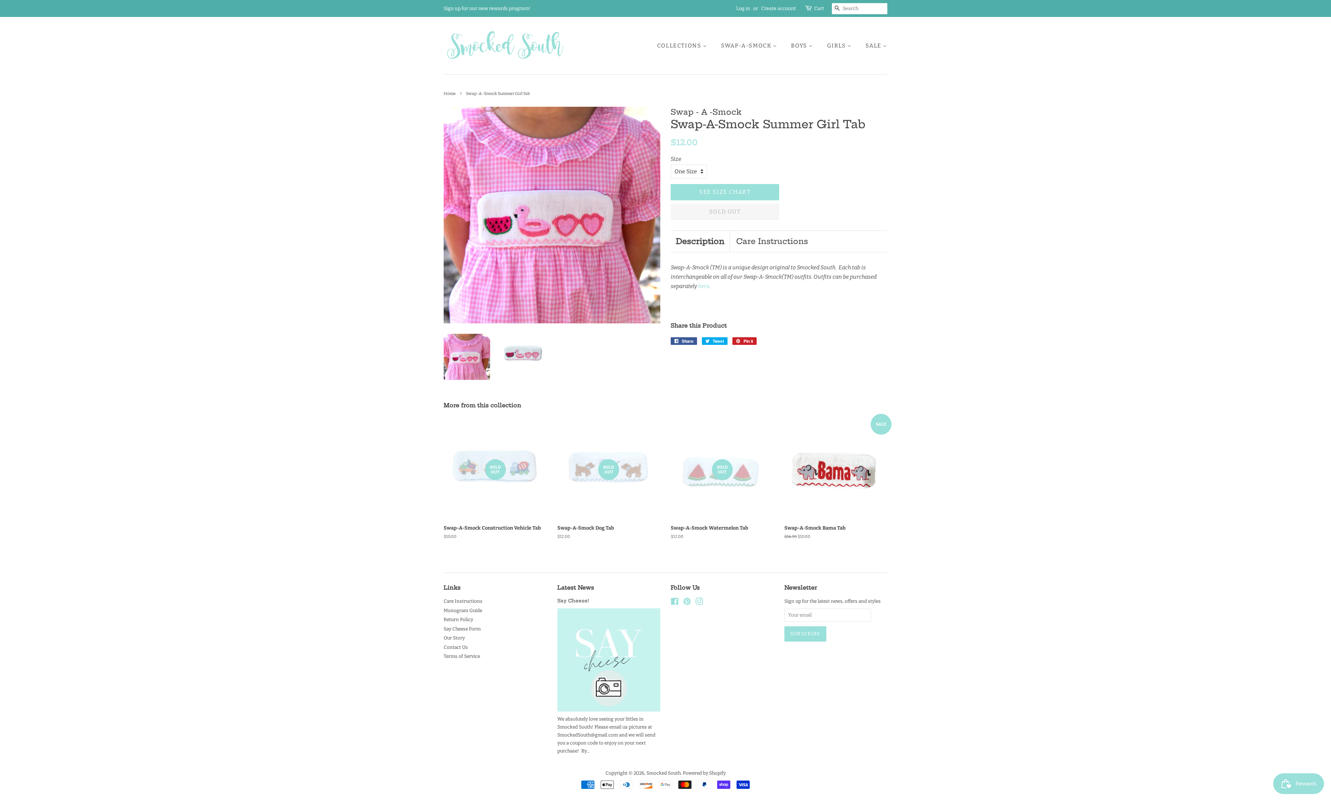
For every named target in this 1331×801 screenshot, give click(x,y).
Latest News (575, 587)
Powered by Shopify (704, 773)
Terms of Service (462, 656)
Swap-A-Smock (747, 45)
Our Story (454, 638)
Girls (837, 45)
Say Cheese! (573, 601)
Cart (819, 8)
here (703, 286)
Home (450, 93)
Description (700, 241)
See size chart (724, 192)
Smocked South (663, 773)
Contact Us (456, 647)
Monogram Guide (463, 610)
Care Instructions (772, 241)
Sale (874, 45)
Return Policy (458, 619)
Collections (680, 45)
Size (676, 159)
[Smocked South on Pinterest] (687, 603)
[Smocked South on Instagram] (699, 603)
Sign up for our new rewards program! (487, 8)
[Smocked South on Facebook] (675, 603)
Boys (800, 45)
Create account (778, 8)
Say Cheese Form (462, 629)
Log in (743, 8)
